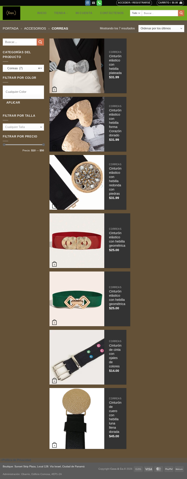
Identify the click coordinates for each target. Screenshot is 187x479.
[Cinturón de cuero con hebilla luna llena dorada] (76, 418)
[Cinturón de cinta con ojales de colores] (76, 357)
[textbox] (24, 92)
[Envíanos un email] (93, 3)
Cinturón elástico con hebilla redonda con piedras (115, 181)
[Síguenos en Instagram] (87, 3)
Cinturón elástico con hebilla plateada (115, 64)
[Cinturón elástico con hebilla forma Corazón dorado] (76, 124)
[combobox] (23, 68)
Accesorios (35, 28)
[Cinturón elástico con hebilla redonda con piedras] (76, 182)
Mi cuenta (84, 13)
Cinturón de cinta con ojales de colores (115, 356)
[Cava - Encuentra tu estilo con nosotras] (16, 13)
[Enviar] (181, 13)
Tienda (60, 13)
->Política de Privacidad (15, 460)
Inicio (41, 13)
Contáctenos (112, 13)
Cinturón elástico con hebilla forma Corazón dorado (115, 122)
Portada (10, 28)
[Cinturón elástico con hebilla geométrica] (76, 240)
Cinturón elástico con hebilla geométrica (117, 239)
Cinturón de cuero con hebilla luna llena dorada (115, 417)
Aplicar (13, 102)
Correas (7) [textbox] (22, 68)
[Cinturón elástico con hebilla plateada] (76, 65)
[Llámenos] (99, 3)
